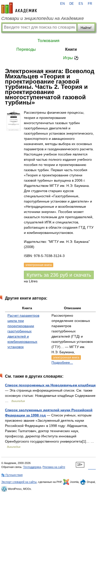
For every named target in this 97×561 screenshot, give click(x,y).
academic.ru (19, 7)
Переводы (26, 49)
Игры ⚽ (71, 58)
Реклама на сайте (54, 466)
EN (62, 3)
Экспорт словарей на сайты (19, 481)
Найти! (86, 28)
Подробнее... (62, 362)
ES (81, 3)
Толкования (48, 41)
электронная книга (66, 357)
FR (90, 3)
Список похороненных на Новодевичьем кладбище (50, 385)
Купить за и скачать (59, 275)
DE (71, 3)
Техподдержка (32, 466)
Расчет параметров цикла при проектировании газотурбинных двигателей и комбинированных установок (23, 331)
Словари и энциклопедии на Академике (42, 18)
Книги (71, 49)
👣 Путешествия (12, 474)
